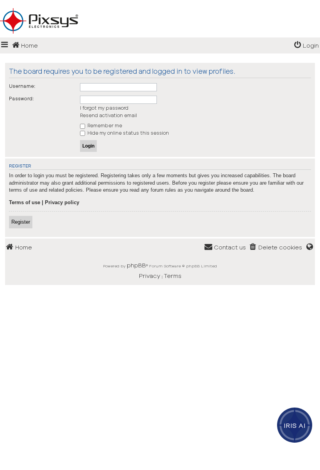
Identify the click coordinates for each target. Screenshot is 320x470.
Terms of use (24, 202)
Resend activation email (108, 115)
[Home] (160, 8)
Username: (22, 86)
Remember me (104, 125)
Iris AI (295, 425)
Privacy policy (62, 202)
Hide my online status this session (127, 132)
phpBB (136, 265)
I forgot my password (104, 107)
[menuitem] (306, 45)
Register (20, 222)
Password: (21, 98)
